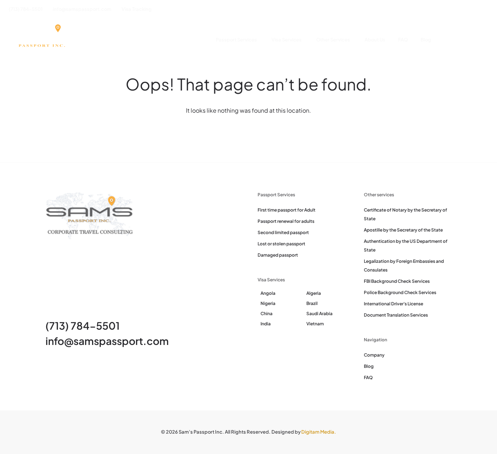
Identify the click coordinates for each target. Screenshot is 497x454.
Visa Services (286, 40)
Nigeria (268, 303)
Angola (268, 293)
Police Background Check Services (400, 292)
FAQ (403, 40)
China (267, 313)
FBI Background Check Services (397, 281)
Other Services (333, 40)
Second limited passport (283, 232)
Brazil (312, 303)
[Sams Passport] (41, 40)
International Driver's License (393, 303)
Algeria (313, 293)
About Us (375, 40)
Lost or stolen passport (281, 243)
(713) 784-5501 (82, 325)
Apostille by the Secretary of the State (403, 230)
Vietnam (315, 323)
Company (374, 355)
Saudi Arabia (319, 313)
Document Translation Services (396, 315)
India (266, 323)
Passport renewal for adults (286, 221)
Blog (426, 40)
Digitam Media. (318, 432)
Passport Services (236, 40)
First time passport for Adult (286, 210)
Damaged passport (278, 255)
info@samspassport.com (107, 340)
